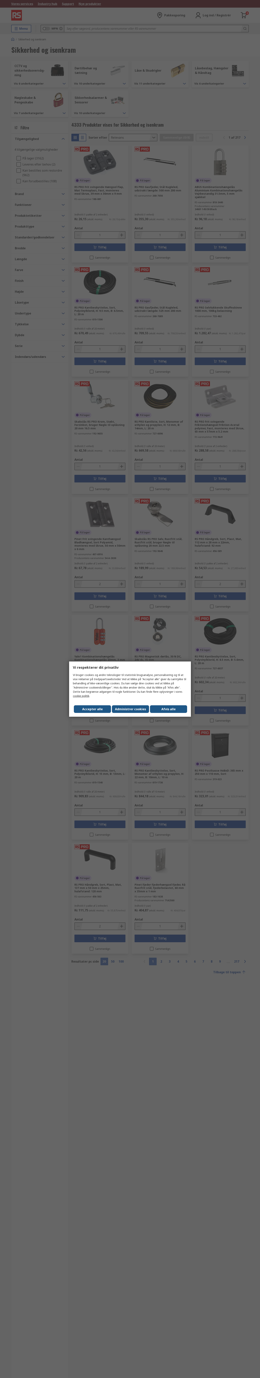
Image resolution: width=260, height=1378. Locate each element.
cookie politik (81, 696)
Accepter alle (92, 709)
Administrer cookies (130, 709)
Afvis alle (168, 709)
